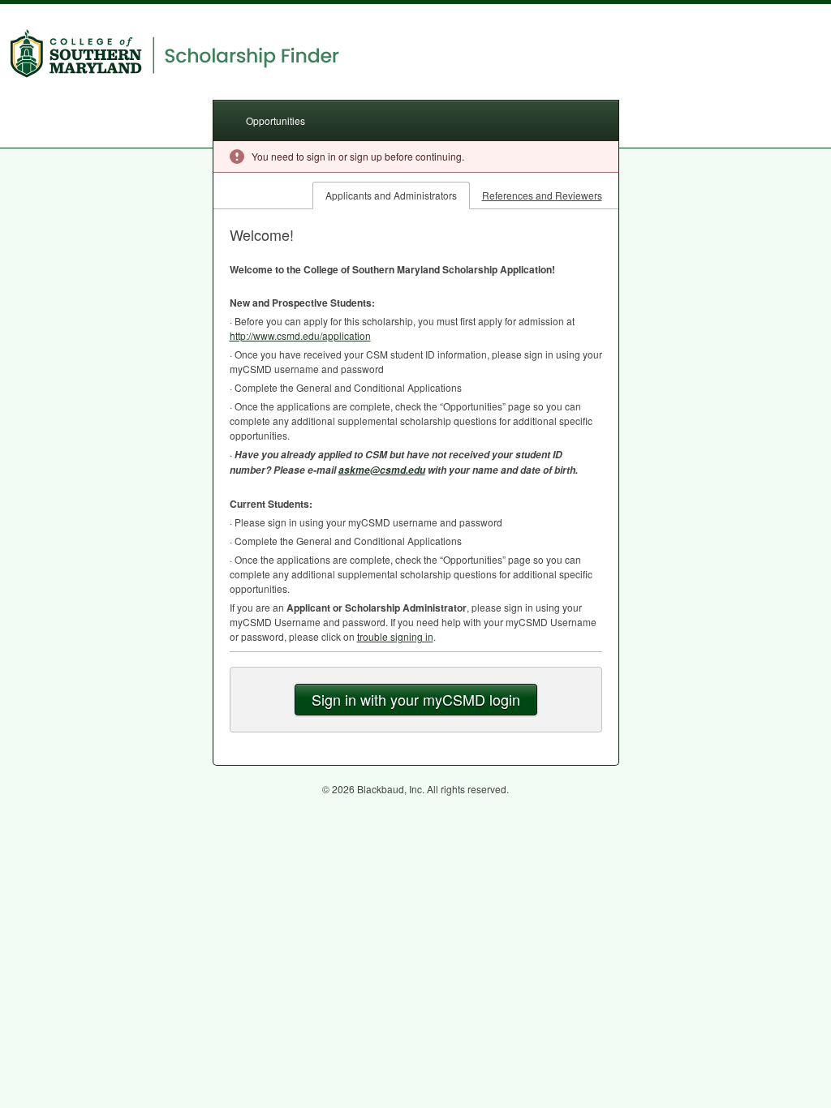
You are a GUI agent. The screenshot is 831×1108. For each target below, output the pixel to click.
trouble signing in (395, 636)
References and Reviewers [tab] (542, 195)
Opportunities (275, 120)
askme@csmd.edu (381, 470)
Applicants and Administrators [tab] (391, 195)
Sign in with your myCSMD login (416, 699)
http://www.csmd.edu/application (300, 335)
